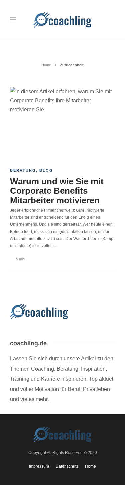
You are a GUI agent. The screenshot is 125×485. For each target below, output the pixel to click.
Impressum (39, 466)
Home (46, 65)
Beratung (23, 170)
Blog (46, 170)
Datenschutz (67, 466)
